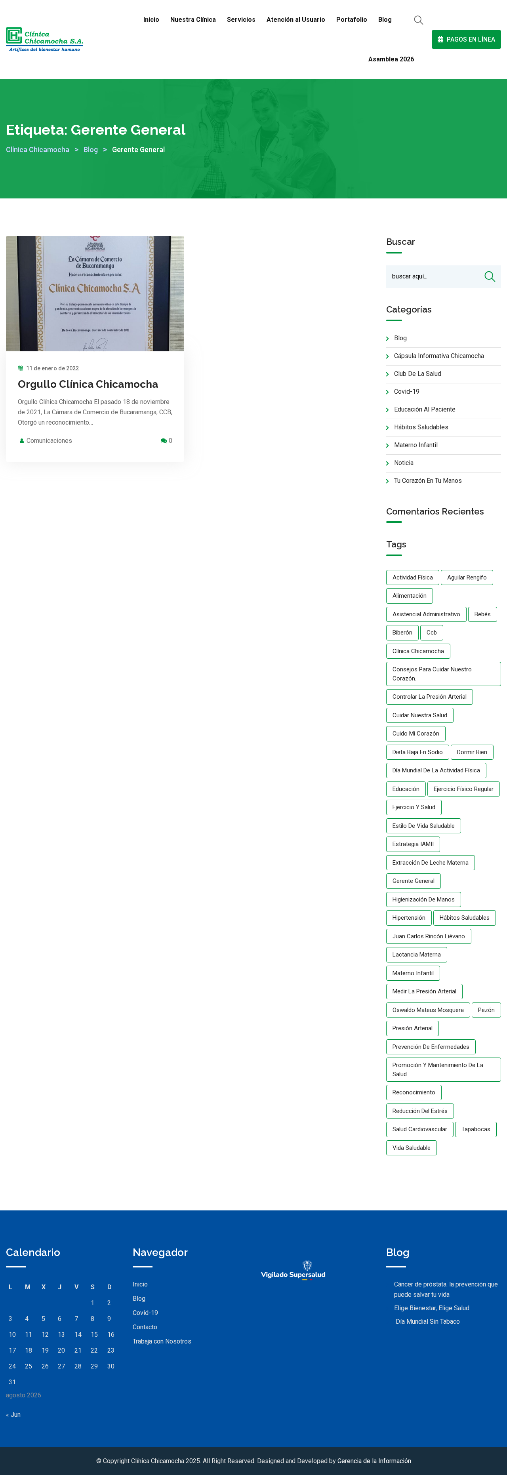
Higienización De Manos (424, 899)
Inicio (151, 19)
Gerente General (414, 880)
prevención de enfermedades (431, 1046)
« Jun (13, 1414)
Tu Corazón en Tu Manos (428, 480)
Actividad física (413, 577)
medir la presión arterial (424, 991)
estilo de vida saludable (424, 825)
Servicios (241, 19)
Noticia (404, 463)
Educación (406, 789)
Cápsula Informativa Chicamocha (439, 356)
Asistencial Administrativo (426, 614)
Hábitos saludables (465, 917)
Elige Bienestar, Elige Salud (431, 1308)
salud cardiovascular (420, 1129)
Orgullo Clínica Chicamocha (88, 384)
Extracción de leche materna (431, 862)
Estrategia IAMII (413, 844)
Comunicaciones (49, 440)
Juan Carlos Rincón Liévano (429, 936)
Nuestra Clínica (193, 19)
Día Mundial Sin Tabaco (427, 1321)
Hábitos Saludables (421, 427)
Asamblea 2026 (391, 59)
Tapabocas (475, 1129)
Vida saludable (412, 1147)
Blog (385, 19)
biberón (402, 632)
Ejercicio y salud (414, 807)
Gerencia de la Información (374, 1461)
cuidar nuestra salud (420, 715)
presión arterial (413, 1028)
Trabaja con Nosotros (162, 1341)
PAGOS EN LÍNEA (470, 39)
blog (400, 338)
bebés (483, 614)
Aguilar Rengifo (467, 577)
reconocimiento (414, 1092)
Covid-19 (406, 391)
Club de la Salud (417, 373)
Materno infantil (413, 973)
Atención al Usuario (296, 19)
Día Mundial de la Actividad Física (436, 770)
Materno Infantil (416, 445)
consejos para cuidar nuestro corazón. (432, 674)
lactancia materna (417, 954)
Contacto (145, 1327)
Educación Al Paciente (425, 409)
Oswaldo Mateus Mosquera (428, 1010)
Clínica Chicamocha (418, 651)
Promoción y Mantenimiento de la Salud (438, 1069)
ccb (432, 632)
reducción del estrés (420, 1111)
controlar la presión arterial (430, 696)
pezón (486, 1010)
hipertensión (409, 917)
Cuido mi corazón (416, 733)
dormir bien (472, 752)
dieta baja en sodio (418, 752)
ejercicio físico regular (464, 789)
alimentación (410, 595)
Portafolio (351, 19)
